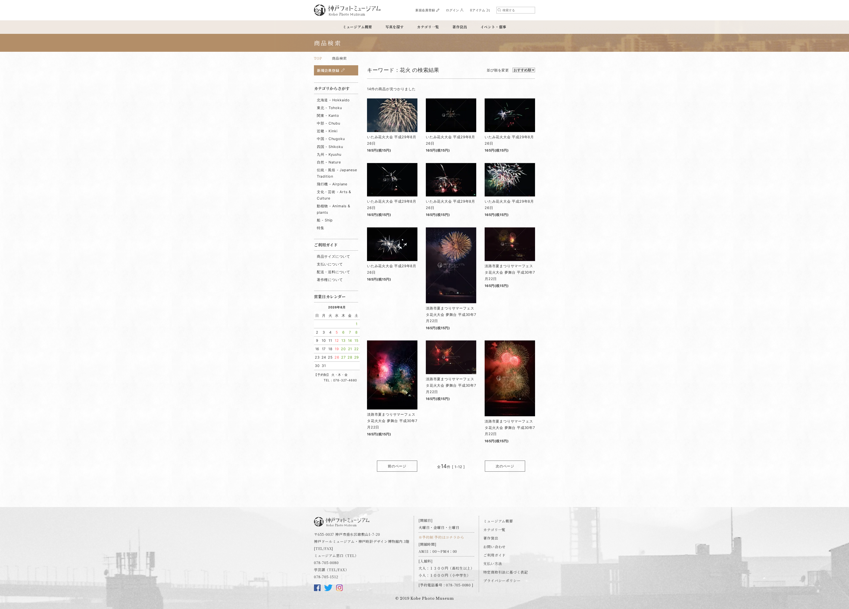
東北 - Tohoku (329, 108)
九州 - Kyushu (329, 154)
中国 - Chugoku (331, 138)
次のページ (505, 466)
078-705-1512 (326, 576)
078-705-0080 (326, 562)
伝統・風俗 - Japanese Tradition (337, 173)
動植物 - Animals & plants (333, 209)
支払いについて (330, 264)
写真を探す (394, 26)
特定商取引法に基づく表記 (505, 572)
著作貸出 (459, 26)
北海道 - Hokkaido (333, 100)
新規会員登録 (425, 10)
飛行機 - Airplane (332, 184)
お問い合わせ (494, 546)
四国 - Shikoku (330, 146)
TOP (318, 58)
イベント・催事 (493, 26)
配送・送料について (333, 272)
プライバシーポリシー (501, 580)
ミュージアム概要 (357, 26)
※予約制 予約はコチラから (441, 537)
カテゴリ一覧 (428, 26)
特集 (320, 228)
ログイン (452, 10)
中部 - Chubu (328, 123)
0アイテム (477, 10)
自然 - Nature (329, 162)
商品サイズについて (333, 256)
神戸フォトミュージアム (347, 10)
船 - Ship (325, 220)
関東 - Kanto (328, 115)
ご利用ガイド (494, 555)
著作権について (330, 279)
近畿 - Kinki (327, 131)
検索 (499, 10)
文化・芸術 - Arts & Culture (334, 195)
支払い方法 (492, 563)
